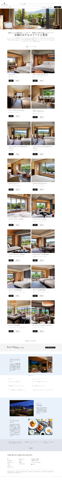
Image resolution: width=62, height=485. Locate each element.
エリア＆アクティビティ (46, 3)
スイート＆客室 (24, 3)
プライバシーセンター (22, 463)
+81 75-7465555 (50, 7)
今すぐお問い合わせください (50, 347)
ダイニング (36, 3)
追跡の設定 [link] (20, 462)
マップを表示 (44, 7)
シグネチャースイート (30, 3)
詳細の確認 (17, 80)
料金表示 (11, 80)
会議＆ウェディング (53, 3)
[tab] (27, 46)
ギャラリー (59, 3)
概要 (20, 3)
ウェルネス (40, 3)
